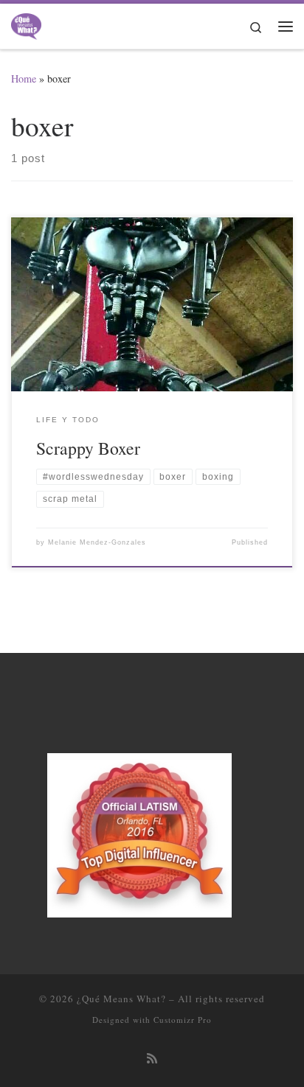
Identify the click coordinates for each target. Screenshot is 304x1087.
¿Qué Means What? (121, 998)
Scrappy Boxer (88, 448)
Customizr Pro (182, 1019)
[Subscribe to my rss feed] (152, 1058)
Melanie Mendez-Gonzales (97, 542)
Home (23, 78)
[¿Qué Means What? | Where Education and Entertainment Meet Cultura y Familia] (26, 24)
